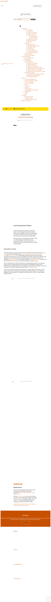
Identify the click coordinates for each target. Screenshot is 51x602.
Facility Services (26, 56)
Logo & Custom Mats (33, 63)
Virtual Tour (28, 86)
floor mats (20, 492)
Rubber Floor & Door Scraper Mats (36, 68)
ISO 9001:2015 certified (34, 259)
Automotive (30, 48)
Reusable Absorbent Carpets (34, 67)
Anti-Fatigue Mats (32, 64)
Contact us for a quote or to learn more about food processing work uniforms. (25, 505)
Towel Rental (28, 60)
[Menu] (20, 26)
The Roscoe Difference (30, 79)
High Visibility (33, 38)
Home (4, 109)
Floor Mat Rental (29, 62)
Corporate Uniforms (32, 52)
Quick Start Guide (29, 83)
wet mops (17, 494)
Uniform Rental (20, 552)
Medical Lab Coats (32, 40)
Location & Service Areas (31, 99)
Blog (26, 84)
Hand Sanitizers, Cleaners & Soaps (36, 74)
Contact (24, 95)
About (23, 78)
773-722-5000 (27, 101)
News (26, 93)
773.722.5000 (20, 538)
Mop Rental (28, 59)
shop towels (26, 492)
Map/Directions (17, 543)
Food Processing (31, 50)
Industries (27, 43)
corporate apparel (32, 267)
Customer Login (29, 98)
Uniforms (24, 28)
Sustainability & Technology (31, 90)
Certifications (28, 89)
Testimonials (28, 91)
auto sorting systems (13, 259)
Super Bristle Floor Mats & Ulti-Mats (36, 71)
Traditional (30, 31)
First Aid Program (29, 58)
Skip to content (4, 1)
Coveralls (30, 42)
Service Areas (16, 541)
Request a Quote (29, 97)
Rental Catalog (28, 54)
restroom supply (22, 496)
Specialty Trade (31, 47)
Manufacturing (31, 44)
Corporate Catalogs (29, 55)
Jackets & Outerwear (33, 39)
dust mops (32, 492)
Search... (16, 19)
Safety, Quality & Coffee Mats (35, 70)
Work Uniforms (28, 30)
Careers (27, 87)
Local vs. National (29, 82)
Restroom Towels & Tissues (34, 75)
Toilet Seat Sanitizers (33, 76)
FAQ (26, 94)
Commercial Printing (33, 51)
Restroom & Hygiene (30, 72)
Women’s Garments (32, 32)
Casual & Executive (32, 34)
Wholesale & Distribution (33, 46)
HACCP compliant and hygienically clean (30, 254)
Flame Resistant (34, 36)
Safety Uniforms (32, 35)
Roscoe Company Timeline (31, 80)
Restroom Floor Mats (33, 66)
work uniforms (12, 255)
